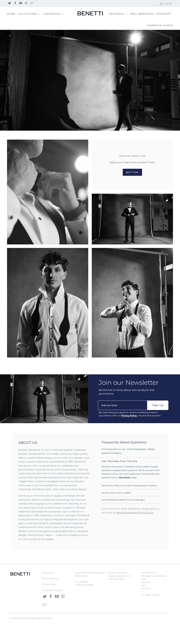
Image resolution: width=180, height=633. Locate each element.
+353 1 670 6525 (116, 579)
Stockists (163, 13)
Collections (27, 13)
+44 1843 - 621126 (150, 594)
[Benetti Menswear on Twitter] (9, 3)
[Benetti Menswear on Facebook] (14, 3)
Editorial (116, 13)
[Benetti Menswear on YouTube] (20, 3)
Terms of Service (50, 578)
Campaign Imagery (52, 590)
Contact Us (48, 572)
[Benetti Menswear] (90, 13)
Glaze (49, 618)
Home (11, 13)
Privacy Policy (49, 584)
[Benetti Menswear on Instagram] (25, 3)
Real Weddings (142, 13)
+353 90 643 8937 (84, 584)
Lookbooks (52, 13)
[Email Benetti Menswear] (31, 3)
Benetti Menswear (26, 618)
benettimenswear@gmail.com (134, 512)
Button (132, 172)
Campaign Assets (160, 25)
